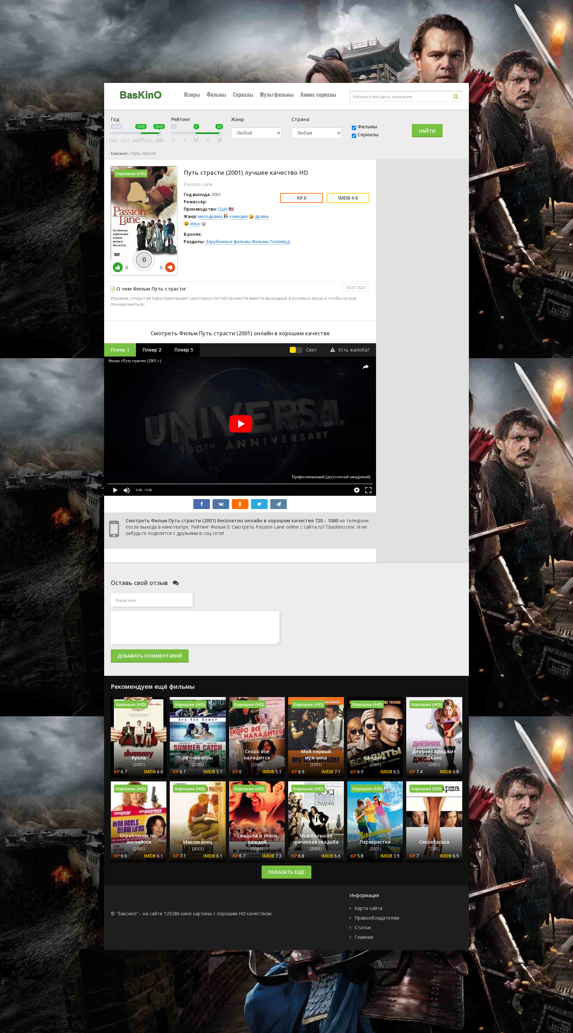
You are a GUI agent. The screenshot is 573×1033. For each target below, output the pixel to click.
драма (262, 216)
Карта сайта (368, 908)
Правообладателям (376, 918)
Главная (363, 937)
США (222, 209)
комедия (238, 216)
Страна (300, 119)
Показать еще (286, 872)
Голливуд (280, 241)
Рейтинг (180, 119)
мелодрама (210, 216)
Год (115, 119)
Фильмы (216, 94)
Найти (427, 131)
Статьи (362, 927)
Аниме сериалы (318, 94)
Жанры (192, 94)
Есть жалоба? (353, 350)
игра (195, 223)
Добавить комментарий (149, 656)
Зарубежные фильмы (228, 241)
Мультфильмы (277, 94)
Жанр (237, 119)
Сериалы (243, 94)
